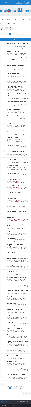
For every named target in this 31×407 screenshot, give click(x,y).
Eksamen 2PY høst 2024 (13, 179)
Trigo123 (15, 292)
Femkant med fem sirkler (13, 205)
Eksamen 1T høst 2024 (13, 186)
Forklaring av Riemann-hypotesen (16, 315)
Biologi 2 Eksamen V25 (13, 165)
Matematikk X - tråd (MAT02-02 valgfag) (15, 245)
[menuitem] (6, 2)
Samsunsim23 (16, 266)
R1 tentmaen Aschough (13, 123)
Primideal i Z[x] (11, 252)
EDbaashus (15, 61)
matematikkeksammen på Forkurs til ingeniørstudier (17, 58)
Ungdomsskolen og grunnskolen (18, 76)
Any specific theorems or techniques (17, 328)
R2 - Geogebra (11, 231)
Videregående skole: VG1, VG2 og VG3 (19, 54)
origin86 (14, 46)
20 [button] (20, 34)
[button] (8, 34)
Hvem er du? (10, 217)
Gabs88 (14, 213)
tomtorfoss (15, 311)
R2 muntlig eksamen (12, 265)
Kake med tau (16, 254)
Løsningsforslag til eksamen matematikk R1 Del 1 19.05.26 (15, 86)
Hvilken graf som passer (13, 355)
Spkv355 (15, 233)
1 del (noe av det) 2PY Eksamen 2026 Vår (17, 94)
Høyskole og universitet (16, 141)
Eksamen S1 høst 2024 (13, 198)
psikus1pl (15, 304)
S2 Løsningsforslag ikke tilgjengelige (17, 277)
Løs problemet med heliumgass (15, 284)
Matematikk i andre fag (16, 214)
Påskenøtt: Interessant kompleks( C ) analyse (17, 375)
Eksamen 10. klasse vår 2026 (15, 73)
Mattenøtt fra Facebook (13, 109)
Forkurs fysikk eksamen (13, 271)
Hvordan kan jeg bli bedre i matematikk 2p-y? (17, 44)
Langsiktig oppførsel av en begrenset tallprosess (17, 130)
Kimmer (14, 125)
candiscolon (15, 317)
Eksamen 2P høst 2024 (13, 173)
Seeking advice (11, 322)
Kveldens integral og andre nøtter (18, 207)
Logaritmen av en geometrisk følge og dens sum (17, 341)
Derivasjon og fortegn (13, 51)
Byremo (14, 118)
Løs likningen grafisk (12, 238)
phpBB (8, 405)
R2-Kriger (15, 260)
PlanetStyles (19, 405)
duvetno (14, 273)
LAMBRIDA (15, 206)
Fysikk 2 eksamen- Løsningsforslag (16, 368)
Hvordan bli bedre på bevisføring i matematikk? (16, 66)
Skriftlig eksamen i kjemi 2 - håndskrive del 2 (17, 116)
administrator (16, 219)
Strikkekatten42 (16, 139)
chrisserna (15, 298)
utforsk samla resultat (13, 349)
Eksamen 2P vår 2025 (13, 145)
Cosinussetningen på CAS (14, 361)
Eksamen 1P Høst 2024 (13, 192)
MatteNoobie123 (16, 167)
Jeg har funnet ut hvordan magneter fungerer (16, 102)
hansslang (15, 344)
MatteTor (15, 247)
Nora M (14, 279)
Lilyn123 (14, 357)
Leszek (14, 89)
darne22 (14, 111)
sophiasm (15, 53)
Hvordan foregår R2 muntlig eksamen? (17, 258)
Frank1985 (15, 104)
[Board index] (15, 10)
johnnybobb (15, 154)
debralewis (15, 330)
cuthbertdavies (16, 285)
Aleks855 (15, 161)
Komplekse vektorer (12, 137)
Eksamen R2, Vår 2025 (13, 159)
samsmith (15, 133)
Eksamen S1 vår (11, 79)
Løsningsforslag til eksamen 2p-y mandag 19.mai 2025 (16, 152)
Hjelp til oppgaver (11, 303)
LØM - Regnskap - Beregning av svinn (17, 211)
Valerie (14, 68)
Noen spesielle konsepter (14, 335)
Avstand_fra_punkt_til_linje (14, 309)
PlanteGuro (15, 363)
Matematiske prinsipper (13, 296)
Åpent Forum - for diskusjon (17, 48)
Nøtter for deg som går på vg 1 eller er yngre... (17, 224)
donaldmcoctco (16, 97)
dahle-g (14, 350)
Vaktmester (15, 75)
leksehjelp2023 (16, 369)
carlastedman (16, 336)
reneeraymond (16, 323)
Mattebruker (15, 81)
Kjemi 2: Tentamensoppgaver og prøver (17, 290)
